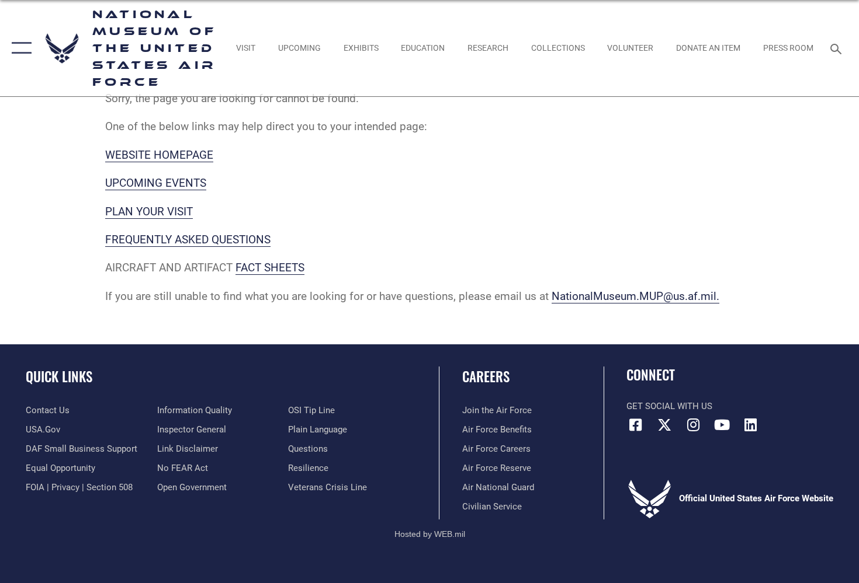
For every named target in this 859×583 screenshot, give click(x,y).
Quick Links (59, 376)
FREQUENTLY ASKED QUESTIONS (188, 239)
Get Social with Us (669, 406)
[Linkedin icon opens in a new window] (751, 425)
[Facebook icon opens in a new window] (635, 425)
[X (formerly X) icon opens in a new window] (664, 425)
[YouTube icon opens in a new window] (721, 425)
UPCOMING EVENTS (155, 183)
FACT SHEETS (269, 267)
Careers (486, 376)
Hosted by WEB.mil (429, 534)
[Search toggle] (837, 48)
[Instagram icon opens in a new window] (693, 425)
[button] (19, 48)
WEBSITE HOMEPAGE (159, 155)
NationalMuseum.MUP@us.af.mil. (635, 296)
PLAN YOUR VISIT (149, 211)
